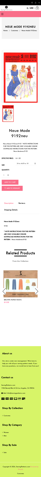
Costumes (14, 31)
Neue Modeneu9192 (19, 239)
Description (8, 203)
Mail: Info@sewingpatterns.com (14, 393)
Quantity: (6, 170)
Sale (5, 452)
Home (5, 31)
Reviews (22, 203)
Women (6, 432)
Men (5, 436)
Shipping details (11, 210)
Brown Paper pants (13, 300)
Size (3, 165)
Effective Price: (8, 158)
